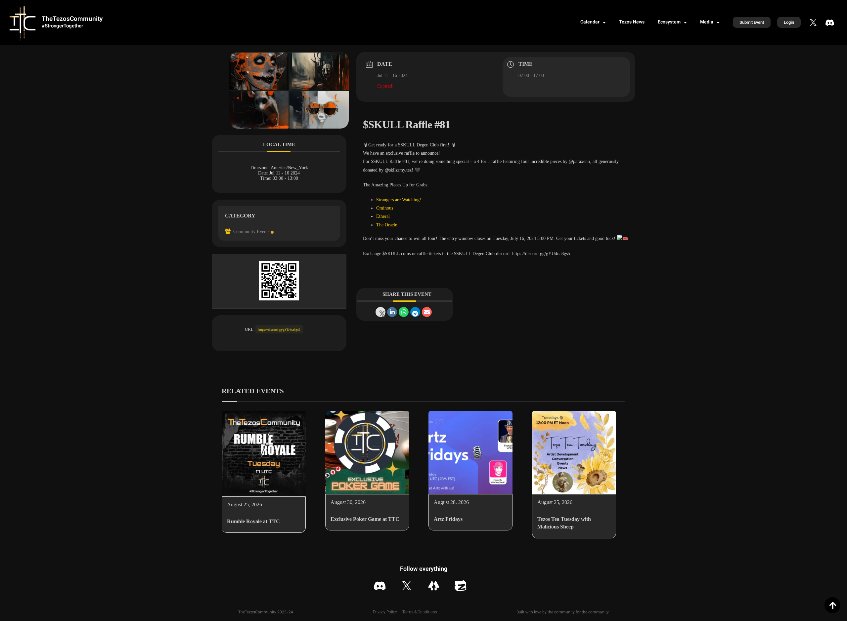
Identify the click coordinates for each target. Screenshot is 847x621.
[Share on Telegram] (415, 312)
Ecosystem (669, 22)
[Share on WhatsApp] (404, 312)
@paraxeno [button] (579, 161)
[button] (365, 144)
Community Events (251, 231)
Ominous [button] (384, 208)
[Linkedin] (392, 312)
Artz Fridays (448, 519)
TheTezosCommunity (72, 19)
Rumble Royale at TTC (253, 521)
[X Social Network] (380, 312)
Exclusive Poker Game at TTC (365, 519)
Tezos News (632, 22)
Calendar (590, 22)
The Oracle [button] (386, 224)
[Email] (427, 312)
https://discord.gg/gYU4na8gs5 (279, 329)
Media (706, 22)
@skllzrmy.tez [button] (398, 170)
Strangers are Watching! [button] (398, 199)
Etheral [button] (383, 216)
